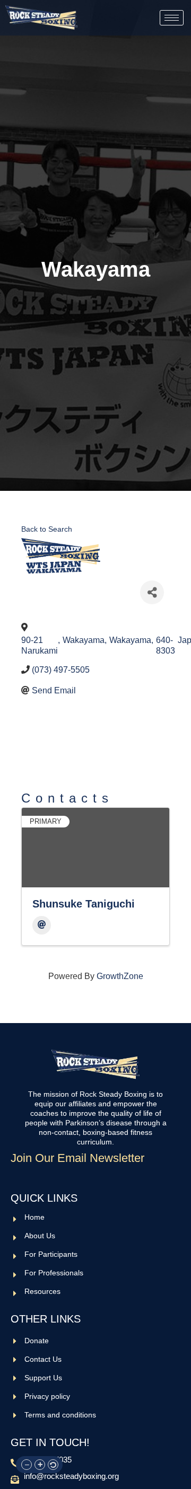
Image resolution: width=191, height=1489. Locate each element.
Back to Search (46, 529)
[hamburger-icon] (172, 17)
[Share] (152, 592)
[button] (26, 1464)
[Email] (41, 925)
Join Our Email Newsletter (77, 1158)
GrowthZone (120, 976)
